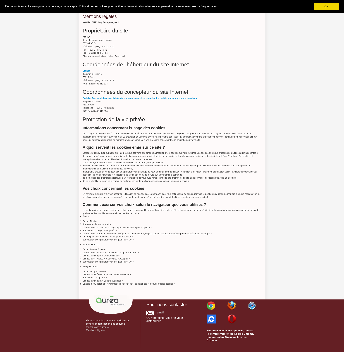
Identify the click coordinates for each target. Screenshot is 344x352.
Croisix (86, 71)
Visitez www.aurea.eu (98, 326)
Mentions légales (95, 330)
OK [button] (326, 6)
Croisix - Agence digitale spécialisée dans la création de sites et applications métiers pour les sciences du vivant (140, 98)
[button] (219, 6)
